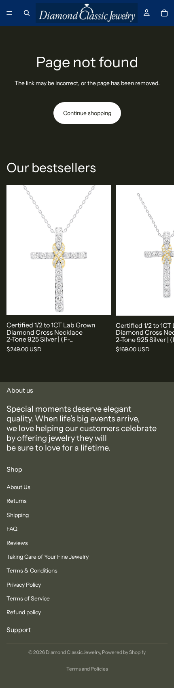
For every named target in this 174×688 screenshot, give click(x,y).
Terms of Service (28, 598)
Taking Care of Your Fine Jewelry (47, 556)
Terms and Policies (87, 669)
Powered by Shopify (124, 652)
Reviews (17, 543)
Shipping (17, 515)
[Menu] (9, 13)
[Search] (27, 13)
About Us (18, 487)
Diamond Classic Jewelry (73, 652)
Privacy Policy (23, 584)
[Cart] (164, 13)
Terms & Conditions (31, 571)
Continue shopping (87, 113)
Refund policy (23, 612)
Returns (16, 501)
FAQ (11, 528)
